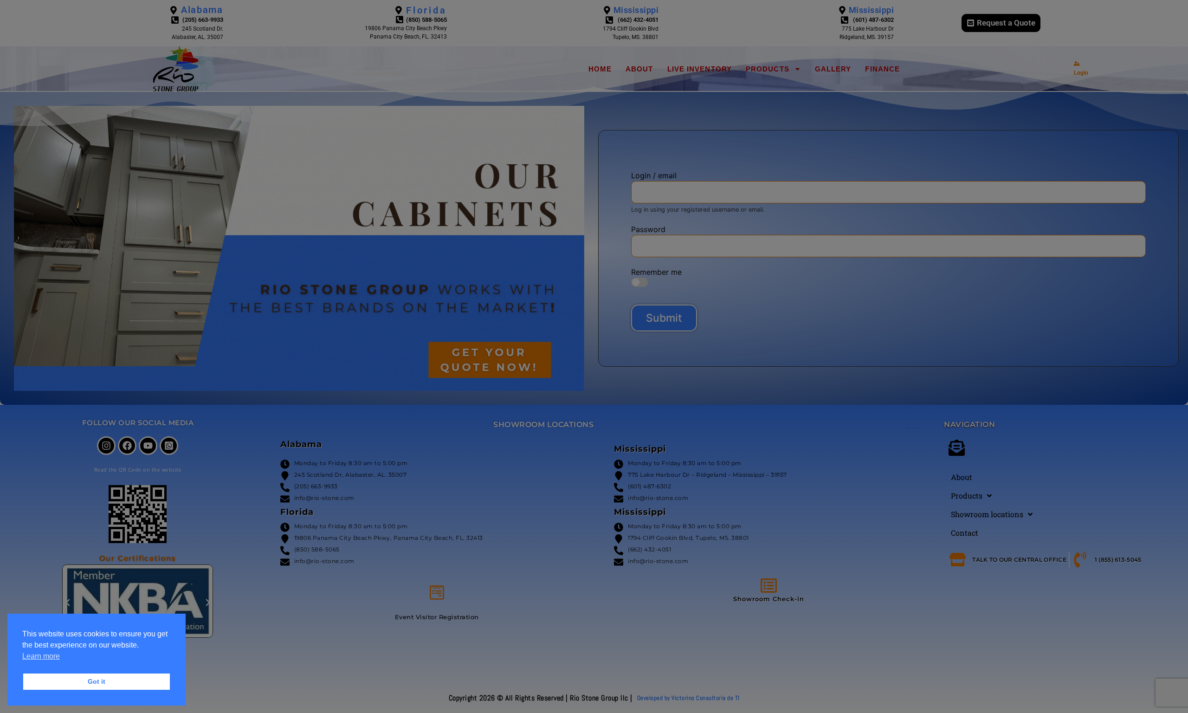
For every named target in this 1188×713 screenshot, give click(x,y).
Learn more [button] (41, 656)
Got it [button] (96, 681)
